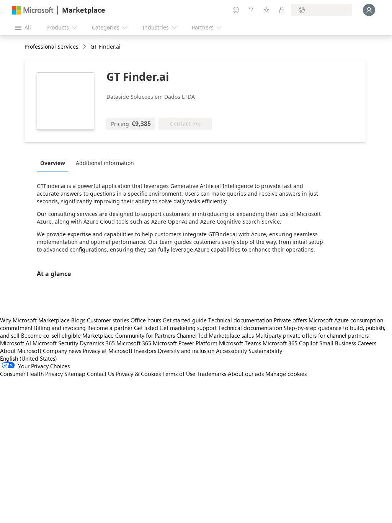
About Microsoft (20, 351)
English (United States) (28, 358)
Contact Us (100, 374)
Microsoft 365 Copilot (290, 343)
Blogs (78, 320)
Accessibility (231, 351)
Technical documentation (240, 320)
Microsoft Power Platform (185, 343)
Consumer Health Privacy (31, 374)
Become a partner (109, 328)
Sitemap (74, 374)
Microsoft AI (15, 343)
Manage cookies (286, 374)
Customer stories (108, 320)
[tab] (54, 162)
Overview (52, 163)
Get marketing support (188, 328)
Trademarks (211, 374)
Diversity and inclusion (186, 351)
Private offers (290, 320)
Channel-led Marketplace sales (215, 335)
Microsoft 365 (133, 343)
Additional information (105, 163)
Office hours (146, 320)
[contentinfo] (85, 47)
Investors (145, 351)
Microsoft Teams (240, 343)
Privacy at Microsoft (107, 351)
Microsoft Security (55, 343)
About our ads (246, 374)
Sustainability (265, 351)
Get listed (146, 328)
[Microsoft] (33, 10)
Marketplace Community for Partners (128, 335)
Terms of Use (178, 374)
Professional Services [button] (51, 46)
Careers (367, 343)
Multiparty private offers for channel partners (312, 335)
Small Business (337, 343)
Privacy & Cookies (138, 374)
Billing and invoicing (60, 328)
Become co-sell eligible (51, 335)
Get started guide (185, 320)
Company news (62, 351)
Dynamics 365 (97, 343)
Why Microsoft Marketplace (35, 320)
